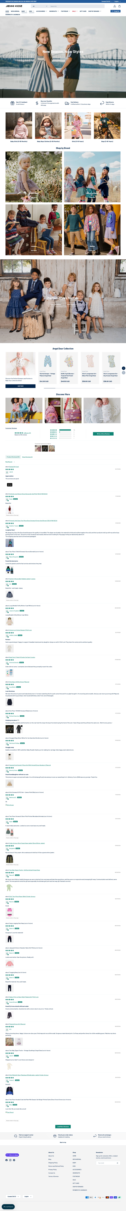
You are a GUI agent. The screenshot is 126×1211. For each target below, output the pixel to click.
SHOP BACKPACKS (63, 59)
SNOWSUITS (53, 11)
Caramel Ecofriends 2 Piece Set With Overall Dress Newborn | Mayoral (30, 765)
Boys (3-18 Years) (107, 141)
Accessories (63, 419)
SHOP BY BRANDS (93, 11)
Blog (49, 1159)
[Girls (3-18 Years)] (77, 125)
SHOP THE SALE (71, 304)
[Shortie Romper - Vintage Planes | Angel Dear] (47, 361)
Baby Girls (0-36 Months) (18, 141)
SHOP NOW (34, 197)
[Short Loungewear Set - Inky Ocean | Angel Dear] (111, 361)
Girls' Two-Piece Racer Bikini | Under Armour (22, 896)
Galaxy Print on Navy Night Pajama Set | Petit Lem (23, 997)
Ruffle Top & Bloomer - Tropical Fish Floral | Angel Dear (68, 375)
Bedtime (102, 419)
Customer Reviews (11, 428)
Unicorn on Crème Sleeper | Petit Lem (20, 630)
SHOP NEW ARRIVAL (55, 304)
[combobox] (68, 6)
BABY (23, 11)
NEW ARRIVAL (15, 11)
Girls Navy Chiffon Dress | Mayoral (19, 682)
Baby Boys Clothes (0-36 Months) (48, 141)
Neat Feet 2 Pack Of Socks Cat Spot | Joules (22, 657)
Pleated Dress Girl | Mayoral (17, 1024)
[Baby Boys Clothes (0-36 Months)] (48, 125)
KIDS (30, 11)
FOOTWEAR (64, 11)
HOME (7, 11)
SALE (74, 11)
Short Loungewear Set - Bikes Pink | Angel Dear (89, 374)
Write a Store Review (103, 434)
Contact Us (51, 1173)
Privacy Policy (52, 1169)
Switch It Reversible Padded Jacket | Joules (22, 579)
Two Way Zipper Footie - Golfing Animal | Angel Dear (24, 870)
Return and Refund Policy (56, 1166)
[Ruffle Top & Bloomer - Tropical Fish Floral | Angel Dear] (69, 361)
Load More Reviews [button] (63, 1126)
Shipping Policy (53, 1162)
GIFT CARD (83, 11)
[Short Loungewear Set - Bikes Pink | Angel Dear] (90, 361)
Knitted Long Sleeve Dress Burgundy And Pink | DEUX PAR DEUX (28, 494)
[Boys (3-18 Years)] (107, 125)
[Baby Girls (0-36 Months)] (19, 125)
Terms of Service (53, 1176)
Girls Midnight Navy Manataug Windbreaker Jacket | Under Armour (29, 1075)
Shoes (24, 419)
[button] (119, 6)
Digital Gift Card (14, 466)
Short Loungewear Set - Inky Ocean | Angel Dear (110, 374)
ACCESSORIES (40, 11)
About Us (51, 1156)
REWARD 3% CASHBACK (12, 14)
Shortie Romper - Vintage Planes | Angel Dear (47, 374)
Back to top (63, 1142)
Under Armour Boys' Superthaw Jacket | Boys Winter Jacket (27, 843)
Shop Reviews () (27, 457)
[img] (23, 433)
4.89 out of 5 (27, 433)
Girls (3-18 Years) (77, 141)
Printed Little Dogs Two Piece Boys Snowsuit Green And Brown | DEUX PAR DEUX (33, 520)
